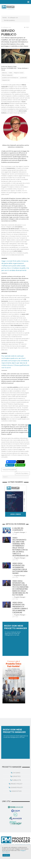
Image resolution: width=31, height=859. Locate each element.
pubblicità (23, 77)
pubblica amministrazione (10, 77)
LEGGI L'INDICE (15, 514)
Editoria (4, 72)
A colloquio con (13, 17)
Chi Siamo (16, 773)
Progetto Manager (19, 532)
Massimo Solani (12, 66)
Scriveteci (16, 776)
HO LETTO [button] (6, 855)
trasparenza (5, 80)
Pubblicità (16, 780)
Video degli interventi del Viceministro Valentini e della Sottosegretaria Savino (19, 568)
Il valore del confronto (17, 529)
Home (4, 17)
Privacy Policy (16, 784)
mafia (10, 72)
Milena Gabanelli (7, 75)
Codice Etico (16, 791)
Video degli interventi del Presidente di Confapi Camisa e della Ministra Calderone (20, 607)
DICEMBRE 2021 (11, 68)
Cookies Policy (16, 787)
